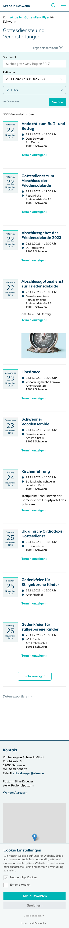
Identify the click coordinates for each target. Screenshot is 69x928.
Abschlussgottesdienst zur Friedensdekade (42, 283)
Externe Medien (20, 884)
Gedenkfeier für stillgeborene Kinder (39, 627)
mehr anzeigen (34, 676)
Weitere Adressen (15, 792)
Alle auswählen (34, 896)
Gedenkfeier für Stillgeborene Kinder (40, 582)
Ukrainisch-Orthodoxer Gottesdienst (42, 533)
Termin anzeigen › (34, 155)
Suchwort (9, 57)
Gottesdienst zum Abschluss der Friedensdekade (37, 180)
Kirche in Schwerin (16, 6)
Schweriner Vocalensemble (35, 421)
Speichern (34, 905)
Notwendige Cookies (23, 877)
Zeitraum (9, 72)
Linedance (30, 371)
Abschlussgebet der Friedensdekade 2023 (41, 235)
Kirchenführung (35, 471)
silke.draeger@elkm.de (28, 773)
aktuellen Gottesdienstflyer (29, 17)
